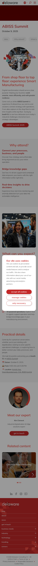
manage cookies (19, 297)
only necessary (19, 303)
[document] (19, 283)
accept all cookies (19, 292)
